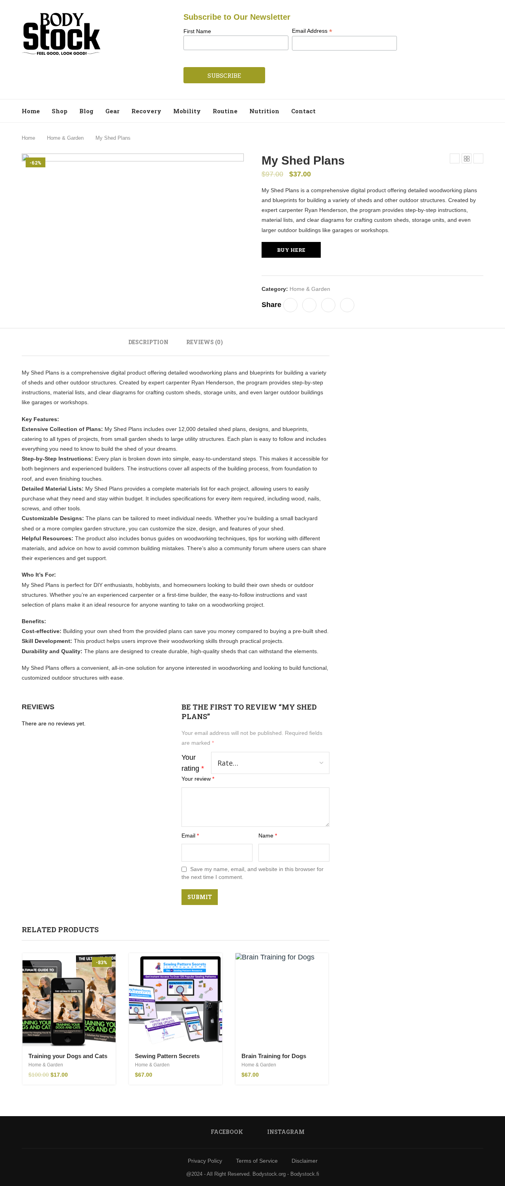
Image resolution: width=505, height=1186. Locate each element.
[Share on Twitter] (309, 305)
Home (31, 111)
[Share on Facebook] (290, 305)
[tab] (148, 342)
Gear (112, 111)
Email (190, 835)
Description (148, 342)
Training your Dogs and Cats (67, 1056)
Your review (197, 779)
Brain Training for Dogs (273, 1056)
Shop (59, 111)
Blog (86, 111)
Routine (225, 111)
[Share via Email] (347, 305)
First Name (197, 31)
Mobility (187, 111)
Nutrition (264, 111)
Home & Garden (65, 138)
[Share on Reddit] (328, 305)
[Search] (479, 110)
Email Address (312, 31)
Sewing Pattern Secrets (167, 1056)
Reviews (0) (204, 342)
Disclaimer (305, 1161)
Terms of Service (257, 1161)
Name (267, 835)
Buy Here (291, 249)
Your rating (192, 762)
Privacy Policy (205, 1161)
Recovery (146, 111)
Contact (303, 111)
